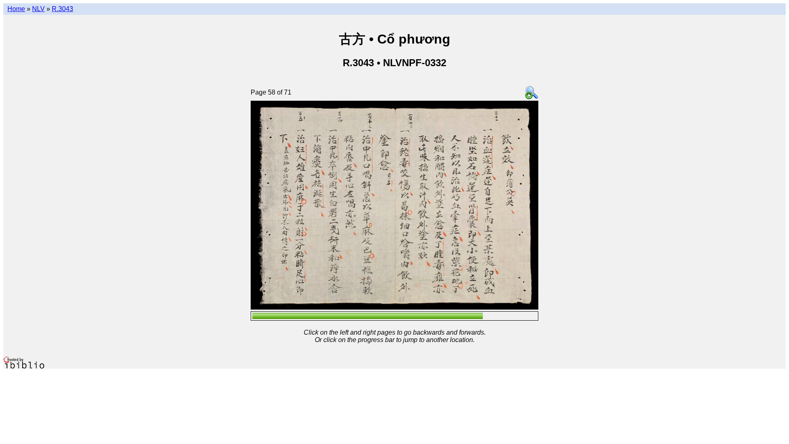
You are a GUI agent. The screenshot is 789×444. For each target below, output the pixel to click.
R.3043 (62, 8)
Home (16, 8)
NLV (38, 8)
